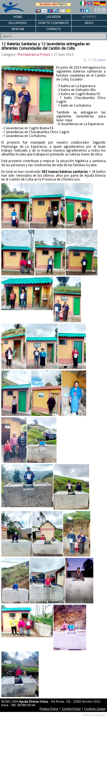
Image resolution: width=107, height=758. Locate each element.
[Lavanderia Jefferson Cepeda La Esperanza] (79, 580)
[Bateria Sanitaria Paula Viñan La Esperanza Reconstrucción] (74, 393)
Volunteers (18, 23)
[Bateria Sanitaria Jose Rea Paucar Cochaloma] (81, 252)
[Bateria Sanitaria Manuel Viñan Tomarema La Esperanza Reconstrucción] (46, 393)
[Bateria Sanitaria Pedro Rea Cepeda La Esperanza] (13, 346)
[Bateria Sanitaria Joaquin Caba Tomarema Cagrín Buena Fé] (17, 252)
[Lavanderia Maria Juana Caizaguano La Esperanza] (70, 627)
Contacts (53, 29)
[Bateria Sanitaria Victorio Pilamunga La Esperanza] (42, 346)
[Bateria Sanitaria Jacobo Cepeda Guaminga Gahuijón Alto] (79, 206)
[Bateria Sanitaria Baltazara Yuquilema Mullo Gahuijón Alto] (72, 346)
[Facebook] (82, 10)
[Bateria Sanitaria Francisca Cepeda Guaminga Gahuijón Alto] (47, 206)
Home (17, 17)
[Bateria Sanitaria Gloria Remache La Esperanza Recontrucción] (14, 440)
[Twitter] (87, 10)
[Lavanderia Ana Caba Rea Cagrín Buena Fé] (42, 440)
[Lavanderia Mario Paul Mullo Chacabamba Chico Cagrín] (76, 534)
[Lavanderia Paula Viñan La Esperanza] (15, 580)
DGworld (100, 714)
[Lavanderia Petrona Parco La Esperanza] (20, 674)
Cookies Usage (95, 709)
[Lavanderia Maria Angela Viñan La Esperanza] (47, 534)
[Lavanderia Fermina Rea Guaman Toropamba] (47, 580)
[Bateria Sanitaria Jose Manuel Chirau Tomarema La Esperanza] (50, 252)
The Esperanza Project (33, 55)
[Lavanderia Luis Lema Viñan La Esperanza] (71, 487)
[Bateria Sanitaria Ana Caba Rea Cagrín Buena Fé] (15, 206)
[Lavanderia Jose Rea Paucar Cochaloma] (27, 487)
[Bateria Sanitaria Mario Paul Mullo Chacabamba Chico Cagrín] (67, 299)
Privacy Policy (49, 709)
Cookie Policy (71, 709)
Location (53, 17)
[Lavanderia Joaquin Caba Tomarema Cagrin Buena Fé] (27, 627)
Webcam (18, 29)
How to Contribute (53, 23)
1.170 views (96, 60)
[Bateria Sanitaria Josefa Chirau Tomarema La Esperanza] (16, 393)
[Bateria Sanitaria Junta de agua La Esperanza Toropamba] (27, 299)
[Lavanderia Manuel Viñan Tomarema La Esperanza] (16, 534)
